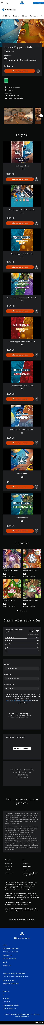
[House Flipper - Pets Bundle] (18, 116)
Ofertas (24, 16)
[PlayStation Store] (9, 9)
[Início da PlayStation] (22, 3)
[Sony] (39, 1024)
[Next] (41, 115)
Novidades (6, 16)
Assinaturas (34, 16)
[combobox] (22, 668)
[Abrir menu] (2, 3)
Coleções (16, 16)
